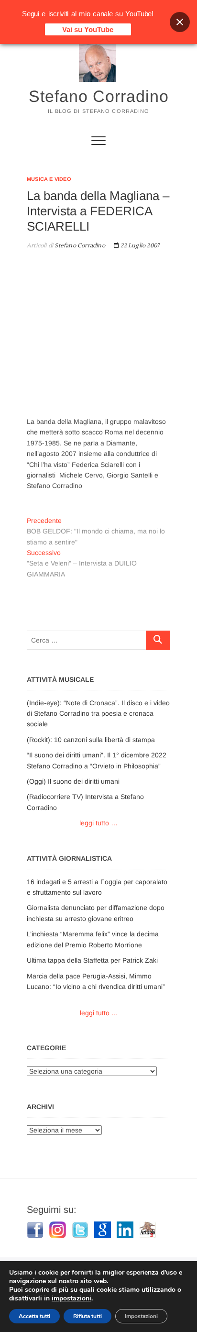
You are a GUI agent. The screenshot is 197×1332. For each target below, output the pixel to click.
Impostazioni (141, 1316)
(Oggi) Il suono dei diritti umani (73, 781)
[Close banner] (180, 22)
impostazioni (71, 1298)
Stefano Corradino (99, 96)
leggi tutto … (98, 823)
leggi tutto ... (98, 1013)
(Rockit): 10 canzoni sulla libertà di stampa (91, 740)
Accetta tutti (34, 1316)
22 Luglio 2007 (139, 245)
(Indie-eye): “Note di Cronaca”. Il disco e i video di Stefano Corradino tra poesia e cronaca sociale (98, 713)
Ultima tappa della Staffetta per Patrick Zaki (92, 960)
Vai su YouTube (87, 29)
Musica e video (49, 179)
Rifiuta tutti (87, 1316)
